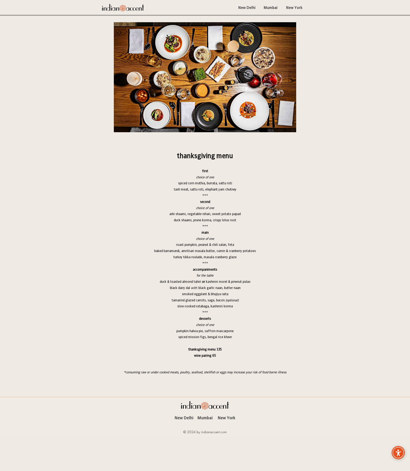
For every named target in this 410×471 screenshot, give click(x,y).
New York (226, 417)
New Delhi (184, 417)
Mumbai (205, 417)
